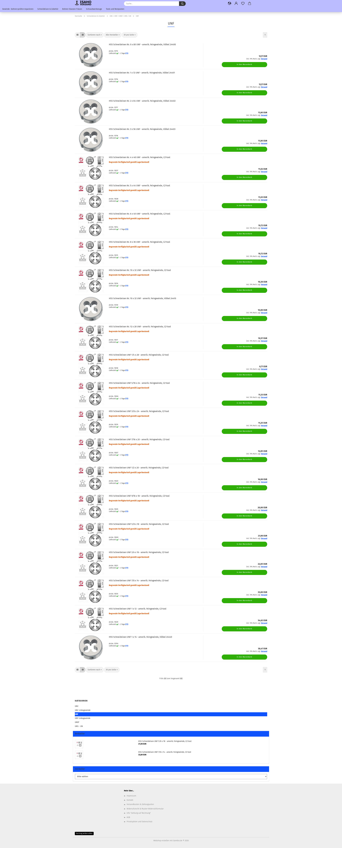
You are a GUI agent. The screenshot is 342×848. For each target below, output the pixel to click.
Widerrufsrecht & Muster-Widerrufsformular (145, 809)
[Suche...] (182, 3)
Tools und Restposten (115, 9)
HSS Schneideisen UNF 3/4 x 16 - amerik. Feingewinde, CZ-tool (139, 552)
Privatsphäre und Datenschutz (139, 821)
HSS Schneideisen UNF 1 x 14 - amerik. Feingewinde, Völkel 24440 (140, 637)
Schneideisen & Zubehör (47, 9)
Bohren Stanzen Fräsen (72, 9)
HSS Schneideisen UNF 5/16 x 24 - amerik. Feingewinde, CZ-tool (139, 383)
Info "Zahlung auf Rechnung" (139, 813)
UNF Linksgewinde (82, 718)
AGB (128, 817)
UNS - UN (79, 726)
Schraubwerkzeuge (94, 9)
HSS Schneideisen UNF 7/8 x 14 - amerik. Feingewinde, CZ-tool (139, 580)
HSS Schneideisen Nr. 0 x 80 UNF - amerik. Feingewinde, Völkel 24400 (142, 44)
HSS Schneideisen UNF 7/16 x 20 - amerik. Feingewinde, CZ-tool (139, 439)
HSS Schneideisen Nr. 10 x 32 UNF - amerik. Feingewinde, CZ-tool (140, 270)
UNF (76, 714)
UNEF (77, 722)
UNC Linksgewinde (82, 710)
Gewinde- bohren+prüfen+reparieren (17, 9)
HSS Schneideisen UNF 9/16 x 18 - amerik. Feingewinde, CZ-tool (139, 496)
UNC (76, 706)
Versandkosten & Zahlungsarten (140, 804)
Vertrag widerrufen (84, 833)
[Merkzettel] (243, 3)
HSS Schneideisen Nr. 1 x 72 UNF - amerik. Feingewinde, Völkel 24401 (142, 72)
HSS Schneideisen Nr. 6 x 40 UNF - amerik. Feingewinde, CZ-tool (139, 213)
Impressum (131, 796)
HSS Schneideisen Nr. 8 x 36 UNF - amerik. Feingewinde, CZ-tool (139, 242)
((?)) (126, 53)
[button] (229, 3)
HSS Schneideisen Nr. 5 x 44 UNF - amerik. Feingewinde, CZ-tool (139, 185)
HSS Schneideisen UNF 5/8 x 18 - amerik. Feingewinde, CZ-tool (139, 524)
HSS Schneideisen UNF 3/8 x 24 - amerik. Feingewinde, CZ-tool (139, 411)
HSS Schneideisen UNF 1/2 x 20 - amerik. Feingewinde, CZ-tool (139, 467)
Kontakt (130, 800)
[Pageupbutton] (335, 844)
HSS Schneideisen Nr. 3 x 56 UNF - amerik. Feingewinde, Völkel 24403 (142, 129)
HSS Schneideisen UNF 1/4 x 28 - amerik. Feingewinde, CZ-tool (139, 355)
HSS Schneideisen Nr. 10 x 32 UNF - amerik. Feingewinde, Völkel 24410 (142, 298)
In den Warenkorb (244, 64)
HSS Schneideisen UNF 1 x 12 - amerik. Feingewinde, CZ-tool (137, 608)
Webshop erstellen (161, 840)
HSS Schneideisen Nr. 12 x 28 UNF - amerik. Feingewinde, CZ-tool (140, 326)
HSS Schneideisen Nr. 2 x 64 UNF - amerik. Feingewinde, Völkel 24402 (142, 101)
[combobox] (95, 35)
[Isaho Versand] (84, 3)
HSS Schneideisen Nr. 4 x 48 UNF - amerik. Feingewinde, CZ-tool (139, 157)
